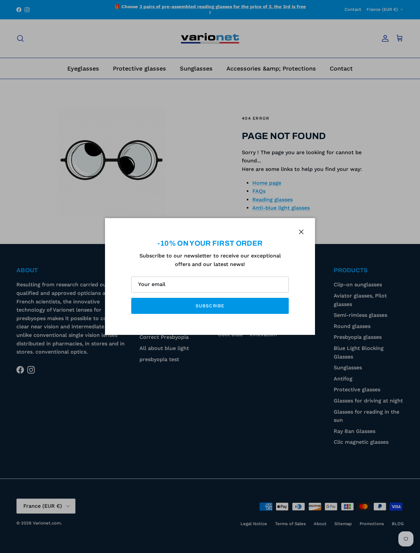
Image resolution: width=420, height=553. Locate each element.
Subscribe (210, 305)
